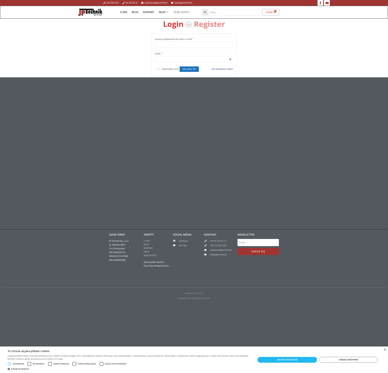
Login (173, 24)
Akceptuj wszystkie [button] (287, 359)
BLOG (135, 12)
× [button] (384, 350)
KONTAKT (148, 12)
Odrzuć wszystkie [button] (348, 359)
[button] (128, 369)
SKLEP (162, 12)
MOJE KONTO (181, 12)
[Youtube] (327, 3)
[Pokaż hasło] (230, 59)
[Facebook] (320, 3)
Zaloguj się (189, 69)
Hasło (159, 53)
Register (209, 24)
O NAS (123, 12)
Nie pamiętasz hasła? (222, 68)
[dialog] (194, 359)
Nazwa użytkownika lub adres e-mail (174, 38)
